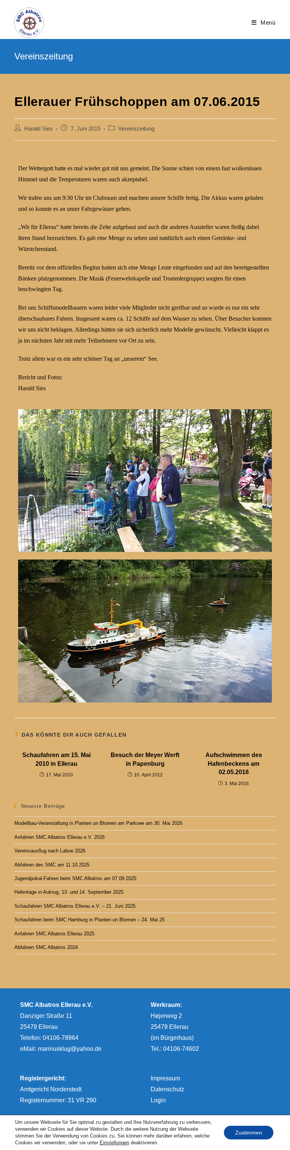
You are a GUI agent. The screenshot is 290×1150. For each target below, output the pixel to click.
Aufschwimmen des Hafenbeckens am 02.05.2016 (233, 763)
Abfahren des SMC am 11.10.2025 (51, 865)
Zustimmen (248, 1133)
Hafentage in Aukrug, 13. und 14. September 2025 (68, 892)
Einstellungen (114, 1142)
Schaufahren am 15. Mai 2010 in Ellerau (56, 759)
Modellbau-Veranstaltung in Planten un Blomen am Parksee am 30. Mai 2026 (98, 823)
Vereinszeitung (136, 129)
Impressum (165, 1078)
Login (158, 1100)
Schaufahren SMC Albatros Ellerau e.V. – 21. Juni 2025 (75, 906)
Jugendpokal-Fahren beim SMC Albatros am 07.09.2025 (75, 878)
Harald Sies (38, 129)
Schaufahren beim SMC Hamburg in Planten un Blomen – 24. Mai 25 (89, 919)
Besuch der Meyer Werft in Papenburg (145, 759)
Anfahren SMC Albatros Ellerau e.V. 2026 (59, 837)
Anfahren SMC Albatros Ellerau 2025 (54, 934)
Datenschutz (167, 1089)
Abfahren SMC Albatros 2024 (46, 947)
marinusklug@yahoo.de (70, 1049)
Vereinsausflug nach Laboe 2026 (49, 851)
